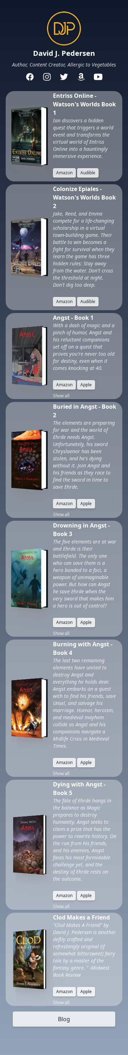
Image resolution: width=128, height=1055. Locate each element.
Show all (61, 396)
